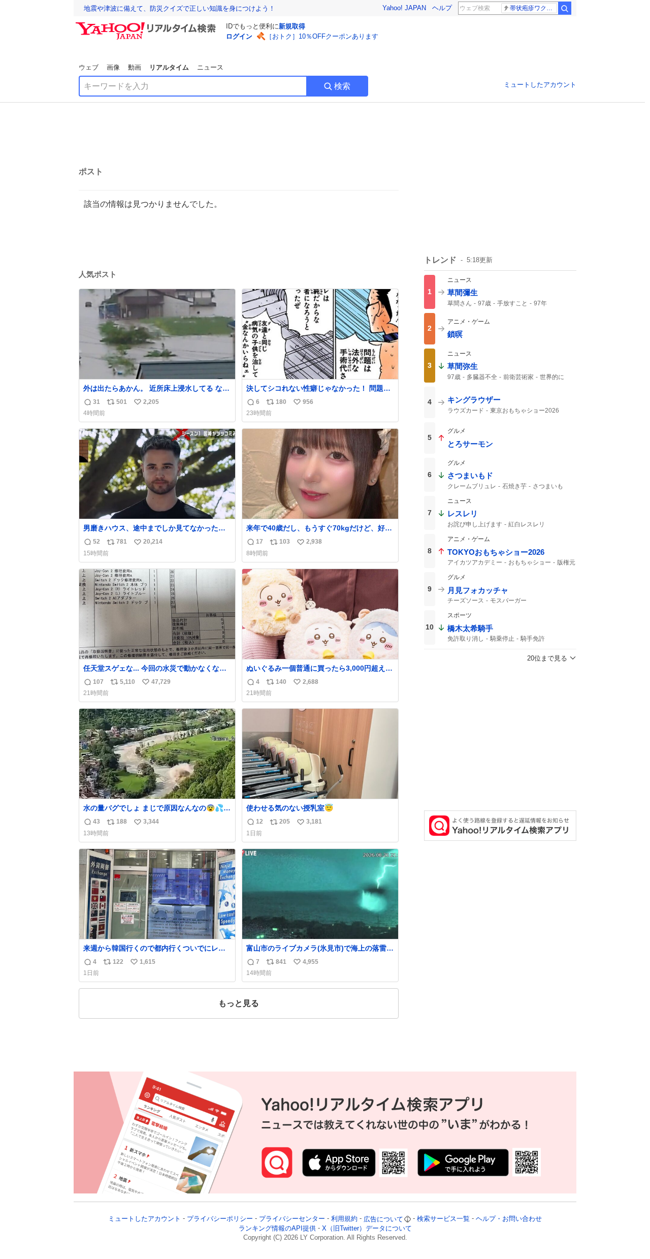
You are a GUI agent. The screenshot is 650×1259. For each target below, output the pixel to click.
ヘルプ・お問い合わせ (509, 1219)
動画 (134, 67)
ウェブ (89, 67)
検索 (342, 86)
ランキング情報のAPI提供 (277, 1228)
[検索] (564, 8)
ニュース (210, 67)
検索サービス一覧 (443, 1219)
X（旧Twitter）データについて (367, 1228)
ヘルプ (442, 8)
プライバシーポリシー (220, 1219)
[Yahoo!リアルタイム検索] (147, 25)
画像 (113, 67)
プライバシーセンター (292, 1219)
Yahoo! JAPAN (404, 8)
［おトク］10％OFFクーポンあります (322, 36)
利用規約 (344, 1219)
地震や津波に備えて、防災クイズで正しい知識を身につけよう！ (179, 8)
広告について (383, 1219)
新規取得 (292, 26)
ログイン (239, 36)
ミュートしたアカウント (540, 84)
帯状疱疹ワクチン (533, 8)
